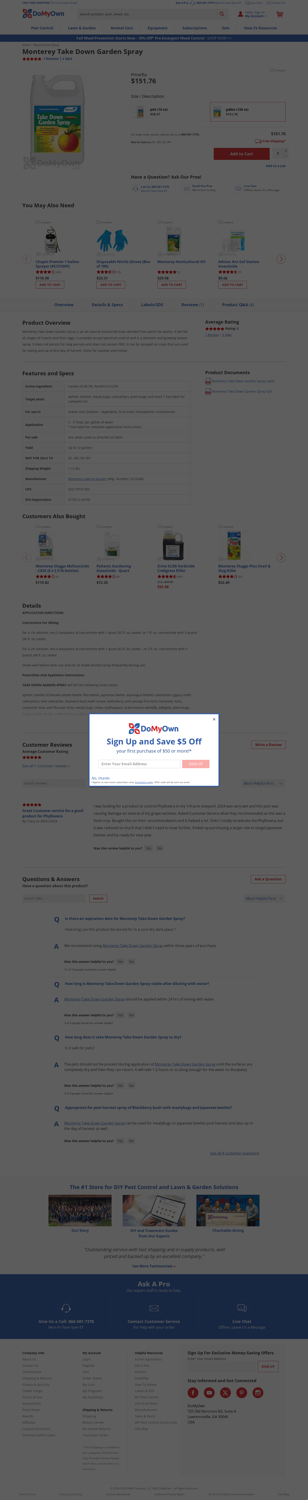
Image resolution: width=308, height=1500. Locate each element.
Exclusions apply (144, 782)
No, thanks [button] (100, 778)
